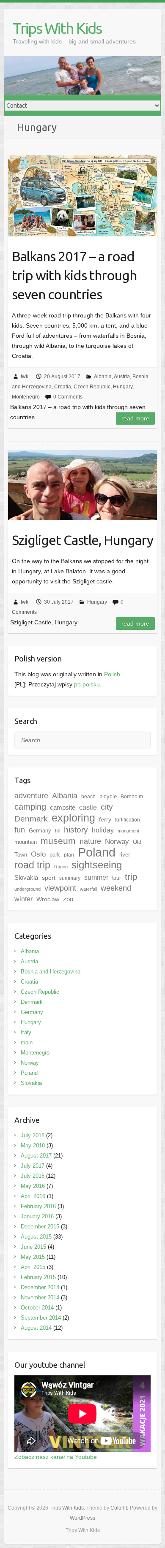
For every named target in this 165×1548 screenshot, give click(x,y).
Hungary (122, 387)
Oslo (38, 854)
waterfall (88, 889)
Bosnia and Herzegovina (50, 971)
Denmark (31, 818)
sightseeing (97, 864)
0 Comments (67, 397)
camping (30, 806)
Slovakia (26, 877)
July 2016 (32, 1176)
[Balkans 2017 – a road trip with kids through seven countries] (82, 195)
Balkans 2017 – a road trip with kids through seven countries (74, 275)
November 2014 (40, 1297)
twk (24, 377)
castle (88, 807)
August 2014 (36, 1328)
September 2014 (41, 1318)
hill (57, 830)
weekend (116, 888)
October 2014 (37, 1307)
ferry (105, 819)
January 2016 (37, 1216)
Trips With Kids (57, 28)
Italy (26, 1032)
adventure (31, 796)
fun (19, 830)
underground (27, 889)
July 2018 (32, 1135)
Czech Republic (92, 387)
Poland (97, 852)
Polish (112, 674)
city (107, 806)
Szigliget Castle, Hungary (82, 540)
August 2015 (36, 1237)
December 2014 (40, 1287)
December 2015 (40, 1226)
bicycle (108, 796)
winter (23, 899)
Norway (117, 842)
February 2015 (38, 1277)
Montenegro (26, 397)
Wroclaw (47, 899)
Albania (103, 377)
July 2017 (32, 1166)
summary (69, 878)
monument (128, 830)
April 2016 (33, 1196)
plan (69, 855)
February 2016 (38, 1206)
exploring (73, 818)
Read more (135, 418)
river (124, 854)
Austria (122, 377)
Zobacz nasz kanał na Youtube (55, 1456)
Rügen (61, 866)
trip (131, 876)
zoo (68, 899)
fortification (127, 820)
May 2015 (33, 1257)
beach (88, 797)
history (76, 829)
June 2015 (33, 1247)
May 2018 (33, 1145)
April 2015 (33, 1267)
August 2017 (36, 1155)
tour (116, 878)
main (27, 1042)
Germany (40, 830)
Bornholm (132, 797)
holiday (103, 830)
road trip (32, 864)
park (55, 854)
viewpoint (60, 888)
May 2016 (33, 1186)
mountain (25, 842)
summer (96, 877)
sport (48, 877)
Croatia (62, 387)
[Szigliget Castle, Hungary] (82, 485)
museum (58, 841)
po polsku (87, 684)
